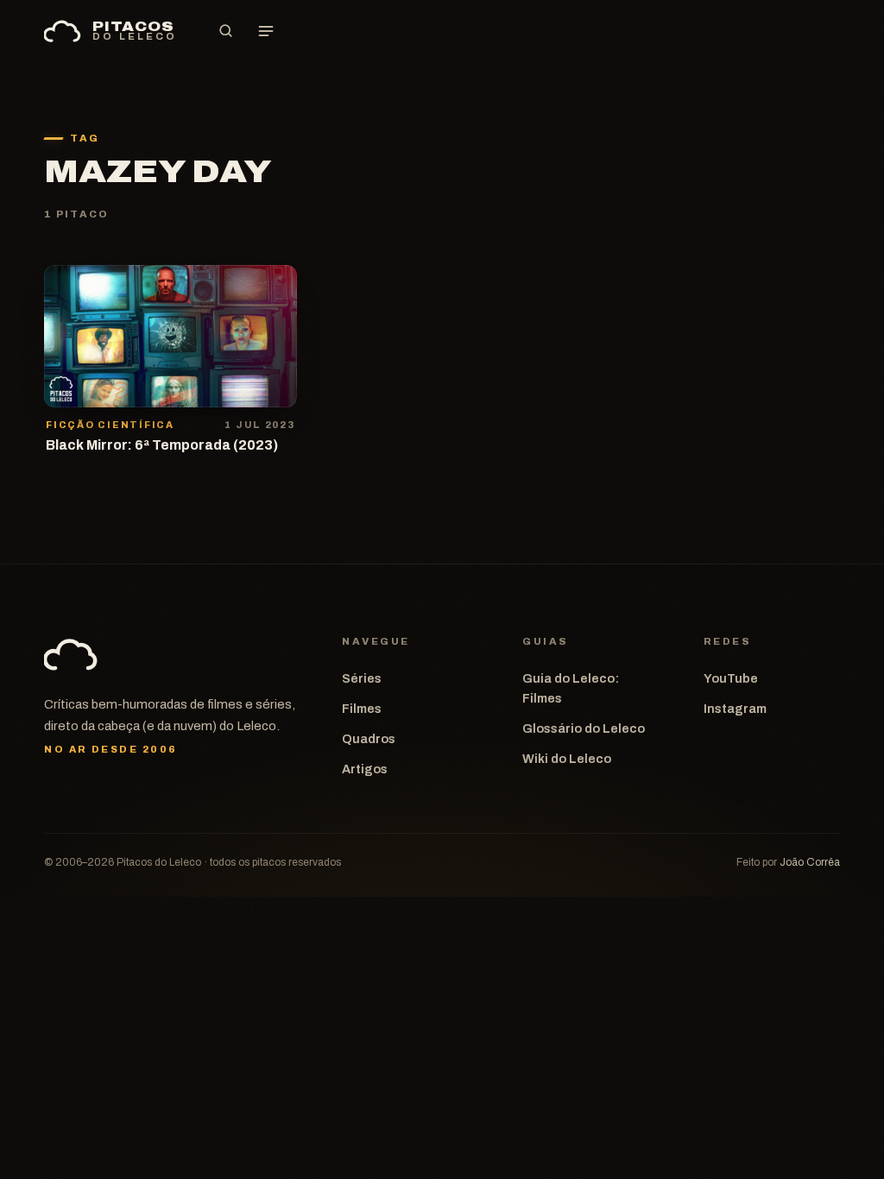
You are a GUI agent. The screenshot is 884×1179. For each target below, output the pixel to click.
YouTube (731, 678)
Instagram (735, 709)
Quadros (368, 739)
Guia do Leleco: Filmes (570, 688)
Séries (362, 678)
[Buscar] (226, 31)
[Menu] (266, 31)
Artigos (365, 769)
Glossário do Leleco (583, 728)
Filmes (362, 709)
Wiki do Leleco (566, 759)
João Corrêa (810, 862)
